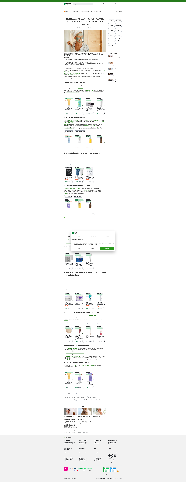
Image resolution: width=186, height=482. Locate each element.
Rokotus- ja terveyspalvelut (68, 458)
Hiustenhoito (118, 25)
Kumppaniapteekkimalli (83, 458)
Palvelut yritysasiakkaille (98, 454)
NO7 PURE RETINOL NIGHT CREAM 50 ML (79, 303)
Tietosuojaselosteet (82, 461)
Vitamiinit (111, 35)
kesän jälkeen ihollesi (69, 239)
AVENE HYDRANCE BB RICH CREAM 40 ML (90, 336)
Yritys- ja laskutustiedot (83, 460)
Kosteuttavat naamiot (100, 156)
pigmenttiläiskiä (95, 127)
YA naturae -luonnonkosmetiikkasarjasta (88, 365)
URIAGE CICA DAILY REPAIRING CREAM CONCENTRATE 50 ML (78, 264)
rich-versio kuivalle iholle (80, 354)
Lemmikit (111, 38)
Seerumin (65, 193)
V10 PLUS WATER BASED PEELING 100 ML (79, 108)
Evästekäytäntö (119, 478)
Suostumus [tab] (78, 236)
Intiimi (112, 30)
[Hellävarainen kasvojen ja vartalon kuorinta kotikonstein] (85, 411)
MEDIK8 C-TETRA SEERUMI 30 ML (101, 145)
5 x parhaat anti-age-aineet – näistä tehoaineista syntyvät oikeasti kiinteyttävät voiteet (69, 419)
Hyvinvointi (119, 30)
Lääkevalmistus (96, 459)
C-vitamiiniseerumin (85, 190)
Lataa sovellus (110, 447)
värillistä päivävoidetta (88, 319)
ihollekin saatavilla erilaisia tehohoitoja (92, 120)
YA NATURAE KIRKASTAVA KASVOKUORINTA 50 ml (69, 108)
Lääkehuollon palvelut (97, 458)
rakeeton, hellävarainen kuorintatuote (72, 92)
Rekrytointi (80, 456)
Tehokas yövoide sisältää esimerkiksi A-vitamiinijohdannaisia (74, 280)
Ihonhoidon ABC (97, 416)
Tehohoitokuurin (66, 155)
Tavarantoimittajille (82, 459)
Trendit (111, 20)
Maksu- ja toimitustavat (83, 444)
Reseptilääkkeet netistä (83, 442)
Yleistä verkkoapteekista (83, 443)
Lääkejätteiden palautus (68, 457)
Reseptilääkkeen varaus (68, 459)
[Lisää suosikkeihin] (72, 106)
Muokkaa (92, 248)
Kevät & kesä (118, 20)
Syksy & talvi (112, 23)
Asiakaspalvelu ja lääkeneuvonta (69, 442)
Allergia (95, 442)
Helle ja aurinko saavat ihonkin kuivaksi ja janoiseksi (72, 73)
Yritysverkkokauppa (97, 460)
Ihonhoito (111, 28)
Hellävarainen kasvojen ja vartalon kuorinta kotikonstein (84, 418)
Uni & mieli (119, 40)
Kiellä (79, 248)
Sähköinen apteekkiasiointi (68, 443)
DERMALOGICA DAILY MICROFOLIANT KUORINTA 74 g (101, 109)
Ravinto (118, 33)
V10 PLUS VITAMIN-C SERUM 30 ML (89, 145)
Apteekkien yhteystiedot (68, 444)
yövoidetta (69, 244)
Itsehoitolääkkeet (96, 443)
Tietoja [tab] (107, 236)
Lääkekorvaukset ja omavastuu (69, 456)
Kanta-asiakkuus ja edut (112, 442)
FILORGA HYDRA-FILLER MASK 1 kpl (68, 177)
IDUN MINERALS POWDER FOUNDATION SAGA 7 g (68, 336)
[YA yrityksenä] (111, 460)
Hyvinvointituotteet (97, 444)
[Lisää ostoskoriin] (72, 113)
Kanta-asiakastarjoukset (112, 444)
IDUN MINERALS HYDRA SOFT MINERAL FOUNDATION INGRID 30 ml (79, 337)
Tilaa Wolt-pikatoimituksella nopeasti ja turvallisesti (73, 0)
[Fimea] (106, 469)
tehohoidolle (72, 121)
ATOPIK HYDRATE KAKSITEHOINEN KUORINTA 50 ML (90, 109)
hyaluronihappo (70, 128)
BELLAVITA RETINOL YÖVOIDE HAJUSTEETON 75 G (101, 304)
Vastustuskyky (111, 33)
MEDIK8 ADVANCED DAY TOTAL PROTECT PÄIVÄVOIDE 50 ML (90, 264)
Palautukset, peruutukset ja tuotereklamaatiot (68, 449)
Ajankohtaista (96, 448)
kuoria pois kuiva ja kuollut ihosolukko (90, 85)
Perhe (119, 35)
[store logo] (67, 4)
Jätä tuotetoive (66, 447)
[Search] (109, 49)
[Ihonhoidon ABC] (99, 411)
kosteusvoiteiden (92, 125)
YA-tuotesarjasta (76, 365)
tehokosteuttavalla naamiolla (88, 155)
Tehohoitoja (66, 124)
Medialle (80, 457)
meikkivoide (91, 315)
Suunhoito (112, 40)
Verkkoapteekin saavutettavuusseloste (102, 478)
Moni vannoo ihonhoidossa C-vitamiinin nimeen (72, 188)
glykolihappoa (85, 127)
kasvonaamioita (93, 156)
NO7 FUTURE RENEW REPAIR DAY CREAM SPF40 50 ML (69, 263)
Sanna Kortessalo (82, 391)
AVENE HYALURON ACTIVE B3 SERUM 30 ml (79, 145)
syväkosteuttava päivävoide (71, 243)
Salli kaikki (107, 248)
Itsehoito (111, 43)
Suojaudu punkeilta (97, 447)
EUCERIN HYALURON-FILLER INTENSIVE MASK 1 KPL (90, 177)
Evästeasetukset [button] (113, 478)
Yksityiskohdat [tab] (93, 236)
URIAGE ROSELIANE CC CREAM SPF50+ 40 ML (100, 336)
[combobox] (83, 4)
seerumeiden (86, 125)
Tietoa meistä (81, 454)
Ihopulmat (119, 28)
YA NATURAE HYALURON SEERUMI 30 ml (68, 145)
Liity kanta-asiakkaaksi (112, 443)
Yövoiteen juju (99, 277)
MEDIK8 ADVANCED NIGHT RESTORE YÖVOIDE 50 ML (69, 303)
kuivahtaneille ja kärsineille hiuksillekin (74, 120)
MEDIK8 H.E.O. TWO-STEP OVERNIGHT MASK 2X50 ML (79, 177)
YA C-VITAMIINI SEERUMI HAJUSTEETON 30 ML (68, 210)
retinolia (88, 280)
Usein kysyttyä (81, 447)
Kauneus (118, 23)
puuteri (95, 315)
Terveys (118, 38)
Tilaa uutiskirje (110, 448)
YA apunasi (119, 43)
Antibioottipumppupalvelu (98, 457)
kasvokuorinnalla (80, 88)
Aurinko (111, 25)
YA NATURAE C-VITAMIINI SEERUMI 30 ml (79, 210)
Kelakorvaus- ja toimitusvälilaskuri (69, 454)
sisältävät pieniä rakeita (90, 90)
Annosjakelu (96, 456)
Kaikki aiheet (111, 45)
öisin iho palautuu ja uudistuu (92, 277)
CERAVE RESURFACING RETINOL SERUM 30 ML (89, 303)
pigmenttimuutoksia (75, 74)
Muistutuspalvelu (67, 460)
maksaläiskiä (69, 74)
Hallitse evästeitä (82, 448)
